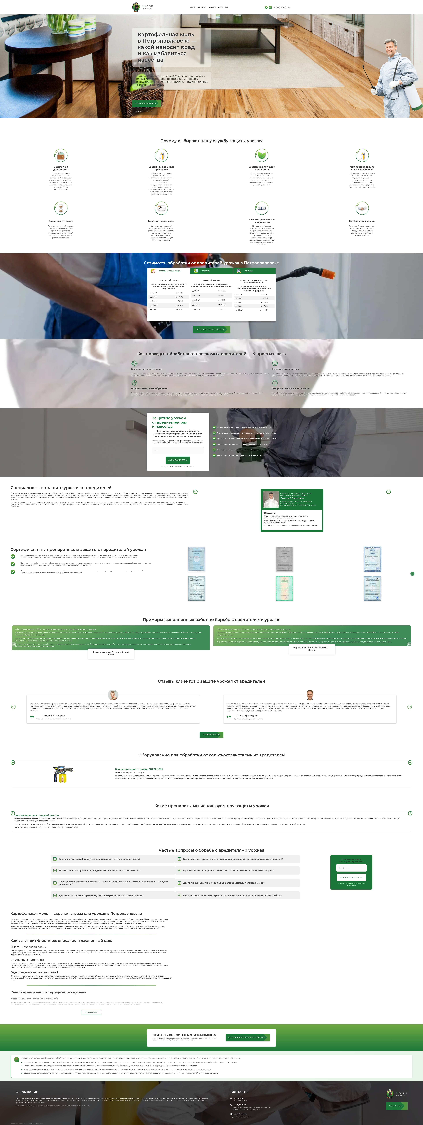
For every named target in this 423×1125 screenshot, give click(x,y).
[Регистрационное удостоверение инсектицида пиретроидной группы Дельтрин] (372, 559)
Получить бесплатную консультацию (246, 1037)
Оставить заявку (395, 1106)
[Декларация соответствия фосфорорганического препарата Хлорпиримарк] (285, 559)
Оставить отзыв (211, 735)
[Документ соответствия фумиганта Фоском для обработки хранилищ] (284, 588)
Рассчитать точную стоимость (210, 329)
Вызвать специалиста (145, 103)
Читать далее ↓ (91, 1012)
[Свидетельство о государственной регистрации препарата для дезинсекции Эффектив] (373, 588)
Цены (192, 7)
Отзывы (212, 7)
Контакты (223, 7)
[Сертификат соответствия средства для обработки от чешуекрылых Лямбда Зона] (196, 588)
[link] (266, 7)
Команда (202, 7)
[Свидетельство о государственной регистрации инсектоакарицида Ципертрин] (196, 559)
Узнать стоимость (143, 111)
